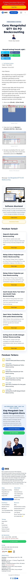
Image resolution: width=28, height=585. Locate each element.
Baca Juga (14, 247)
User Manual (17, 512)
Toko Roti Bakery (6, 504)
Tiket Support (5, 527)
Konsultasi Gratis (14, 221)
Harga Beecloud (5, 492)
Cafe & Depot (17, 495)
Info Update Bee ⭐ (18, 516)
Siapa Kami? (4, 521)
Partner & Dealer (5, 529)
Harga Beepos (5, 493)
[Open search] (25, 12)
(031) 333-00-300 (14, 547)
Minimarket (4, 508)
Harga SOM (4, 495)
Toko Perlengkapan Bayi (7, 510)
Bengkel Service (5, 506)
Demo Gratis (14, 12)
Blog (15, 504)
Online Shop (17, 499)
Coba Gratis (14, 217)
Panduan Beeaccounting (19, 506)
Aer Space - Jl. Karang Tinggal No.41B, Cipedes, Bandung (13, 561)
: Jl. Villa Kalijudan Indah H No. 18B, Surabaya (12, 558)
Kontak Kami (4, 525)
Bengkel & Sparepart (19, 497)
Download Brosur (8, 499)
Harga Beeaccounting (7, 490)
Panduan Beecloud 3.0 (19, 508)
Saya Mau (14, 7)
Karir (3, 523)
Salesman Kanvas (18, 492)
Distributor (16, 490)
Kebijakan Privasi (5, 531)
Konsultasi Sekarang (14, 429)
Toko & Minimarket (18, 493)
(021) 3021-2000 (5, 547)
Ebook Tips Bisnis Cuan (19, 514)
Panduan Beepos (18, 510)
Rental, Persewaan (6, 512)
